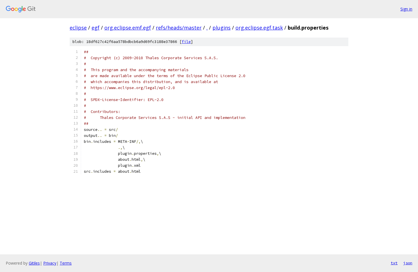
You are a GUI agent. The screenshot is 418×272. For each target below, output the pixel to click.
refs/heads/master (179, 27)
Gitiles (34, 263)
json (407, 262)
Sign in (406, 9)
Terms (66, 263)
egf (96, 27)
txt (394, 262)
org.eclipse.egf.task (259, 27)
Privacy (49, 263)
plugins (221, 27)
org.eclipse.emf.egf (127, 27)
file (186, 41)
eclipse (78, 27)
